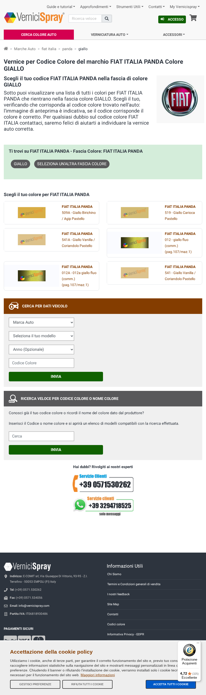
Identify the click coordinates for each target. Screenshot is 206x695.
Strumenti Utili (128, 7)
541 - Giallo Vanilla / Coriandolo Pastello (180, 273)
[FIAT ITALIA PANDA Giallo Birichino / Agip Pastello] (31, 213)
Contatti (155, 7)
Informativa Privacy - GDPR (125, 634)
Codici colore (116, 624)
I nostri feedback (118, 594)
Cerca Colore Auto (39, 35)
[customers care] (103, 483)
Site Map (113, 604)
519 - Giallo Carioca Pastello (180, 213)
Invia (56, 376)
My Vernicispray (183, 7)
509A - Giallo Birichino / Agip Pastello (79, 213)
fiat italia (49, 49)
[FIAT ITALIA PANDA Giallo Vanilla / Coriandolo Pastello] (31, 240)
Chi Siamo (114, 574)
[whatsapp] (103, 506)
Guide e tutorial (59, 7)
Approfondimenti (94, 7)
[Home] (6, 49)
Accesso (176, 19)
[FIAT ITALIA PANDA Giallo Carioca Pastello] (134, 213)
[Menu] (198, 644)
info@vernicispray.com (34, 605)
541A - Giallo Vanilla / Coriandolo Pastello (78, 240)
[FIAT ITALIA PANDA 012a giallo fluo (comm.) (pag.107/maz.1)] (31, 276)
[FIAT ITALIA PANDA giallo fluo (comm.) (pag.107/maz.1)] (134, 243)
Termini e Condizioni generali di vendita (134, 584)
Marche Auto (25, 49)
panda (67, 49)
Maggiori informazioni (98, 675)
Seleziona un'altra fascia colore (72, 163)
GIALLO (20, 163)
